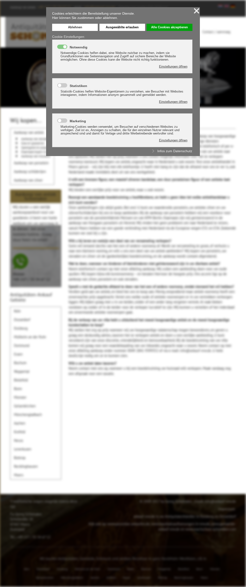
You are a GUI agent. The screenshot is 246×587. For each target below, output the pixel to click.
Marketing (78, 121)
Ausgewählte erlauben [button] (122, 27)
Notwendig (78, 47)
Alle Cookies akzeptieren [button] (169, 27)
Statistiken (78, 85)
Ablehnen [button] (75, 27)
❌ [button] (196, 11)
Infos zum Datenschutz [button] (174, 151)
